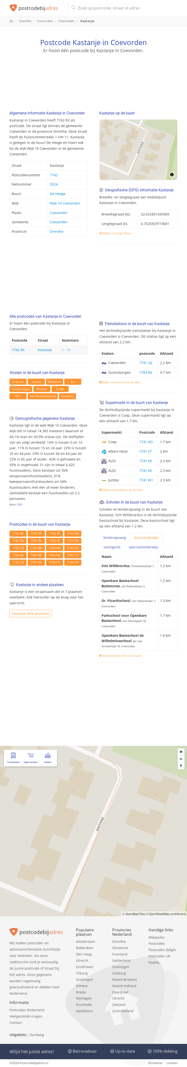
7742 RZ (18, 533)
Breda (81, 992)
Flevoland (120, 947)
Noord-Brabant (124, 979)
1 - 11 (66, 349)
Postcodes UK (159, 956)
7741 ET (145, 451)
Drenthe (56, 231)
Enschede (84, 1004)
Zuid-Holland (122, 1011)
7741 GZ (145, 362)
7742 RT (54, 541)
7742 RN (18, 541)
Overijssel (120, 992)
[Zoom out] (181, 758)
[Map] (138, 150)
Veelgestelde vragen (25, 1016)
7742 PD (18, 548)
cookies (172, 1063)
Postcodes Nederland (26, 1010)
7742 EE (18, 555)
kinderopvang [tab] (114, 537)
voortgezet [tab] (112, 547)
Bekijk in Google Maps (116, 233)
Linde (60, 389)
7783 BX (145, 372)
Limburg (119, 973)
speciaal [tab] (143, 547)
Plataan (42, 389)
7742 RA (54, 555)
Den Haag (84, 954)
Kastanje (45, 349)
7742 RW (73, 533)
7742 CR (18, 562)
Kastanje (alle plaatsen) (31, 613)
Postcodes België (162, 949)
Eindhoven (84, 966)
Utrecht (82, 960)
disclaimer (155, 1063)
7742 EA (36, 562)
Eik (73, 382)
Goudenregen (20, 389)
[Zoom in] (181, 751)
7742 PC (54, 562)
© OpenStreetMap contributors (166, 914)
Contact (15, 1022)
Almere (82, 985)
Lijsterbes (67, 396)
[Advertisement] (93, 77)
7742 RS (54, 533)
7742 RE (36, 555)
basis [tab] (146, 537)
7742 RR (72, 541)
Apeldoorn (84, 1011)
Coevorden (58, 212)
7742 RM (36, 548)
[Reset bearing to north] (181, 765)
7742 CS (72, 555)
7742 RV (36, 541)
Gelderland (121, 960)
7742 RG (54, 548)
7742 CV (72, 548)
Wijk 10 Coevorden (65, 203)
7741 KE (145, 461)
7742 (54, 175)
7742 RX (18, 349)
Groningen (84, 979)
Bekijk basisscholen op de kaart (121, 655)
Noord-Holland (124, 985)
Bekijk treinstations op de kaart (120, 382)
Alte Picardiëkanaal (43, 396)
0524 (54, 184)
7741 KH (146, 480)
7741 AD (146, 442)
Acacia (36, 382)
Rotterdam (84, 947)
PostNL (154, 962)
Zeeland (118, 1004)
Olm (18, 396)
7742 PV (72, 562)
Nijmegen (84, 998)
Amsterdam (85, 941)
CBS (19, 504)
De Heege (57, 193)
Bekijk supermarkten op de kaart (122, 490)
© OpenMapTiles (133, 914)
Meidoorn (54, 382)
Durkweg (37, 1034)
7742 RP (36, 533)
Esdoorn (18, 382)
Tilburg (82, 973)
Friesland (119, 954)
